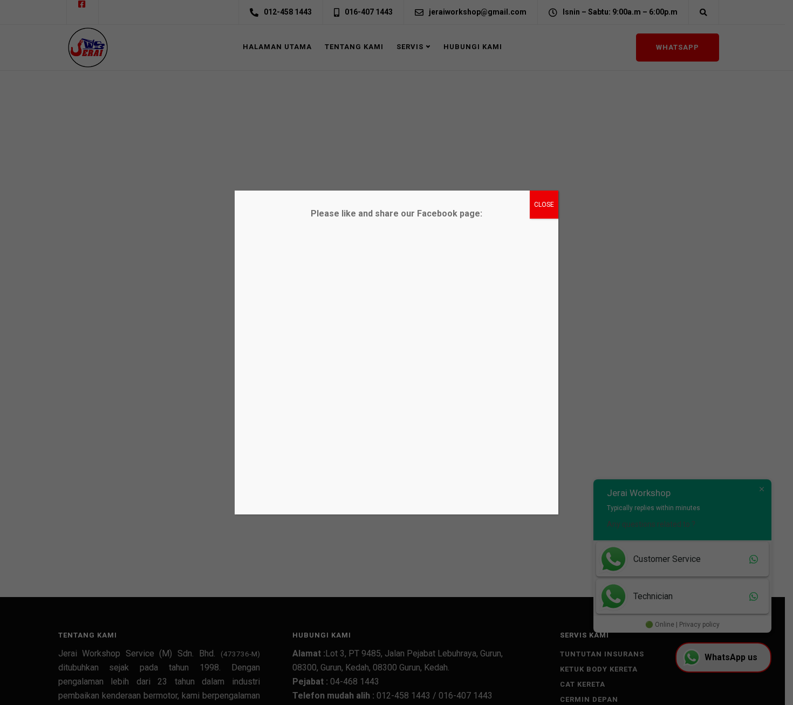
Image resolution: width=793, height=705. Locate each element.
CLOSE (544, 204)
